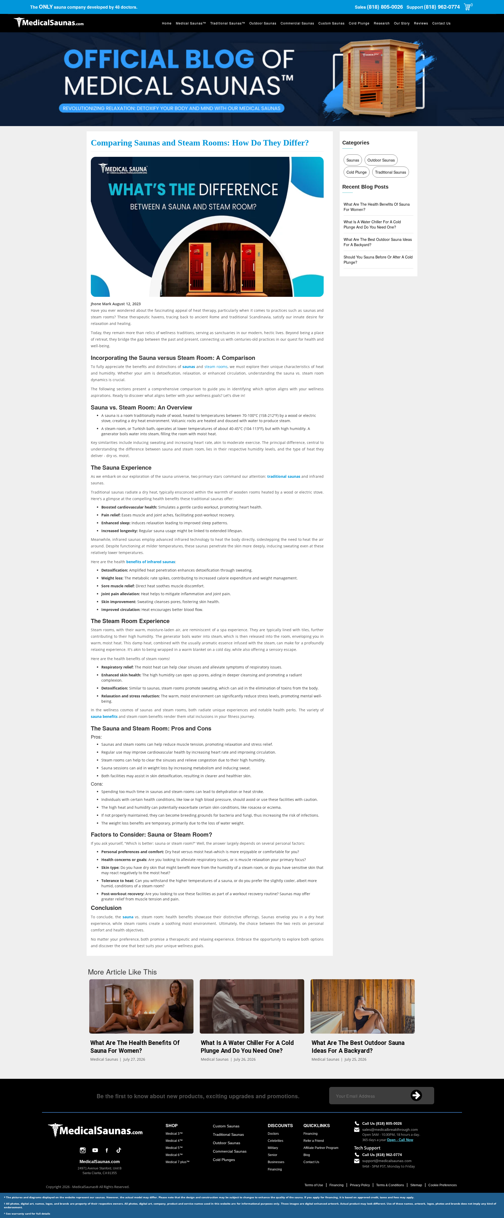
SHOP (172, 1125)
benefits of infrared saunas (150, 561)
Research (382, 23)
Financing (275, 1169)
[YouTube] (95, 1154)
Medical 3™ (174, 1134)
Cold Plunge (359, 23)
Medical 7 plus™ (178, 1162)
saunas (188, 366)
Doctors (273, 1134)
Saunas (352, 160)
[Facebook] (107, 1153)
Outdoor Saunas (262, 23)
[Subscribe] (418, 1097)
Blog (306, 1155)
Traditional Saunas (390, 172)
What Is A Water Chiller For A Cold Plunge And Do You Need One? (372, 224)
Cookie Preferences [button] (442, 1185)
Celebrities (275, 1141)
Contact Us (441, 23)
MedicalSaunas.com (100, 1161)
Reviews (421, 23)
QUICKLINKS (316, 1125)
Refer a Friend (313, 1141)
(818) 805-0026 (386, 6)
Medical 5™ (174, 1148)
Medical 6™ (174, 1155)
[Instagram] (82, 1154)
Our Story (402, 23)
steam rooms (216, 366)
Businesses (276, 1162)
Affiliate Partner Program (320, 1148)
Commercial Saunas (297, 23)
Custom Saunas (331, 23)
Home (167, 23)
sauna (128, 916)
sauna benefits (104, 716)
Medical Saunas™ (191, 23)
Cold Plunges (224, 1160)
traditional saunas (283, 476)
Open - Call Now (400, 1140)
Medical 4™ (174, 1141)
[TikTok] (118, 1154)
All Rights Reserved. (114, 1186)
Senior (272, 1155)
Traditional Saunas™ (227, 23)
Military (273, 1148)
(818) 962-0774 (442, 6)
